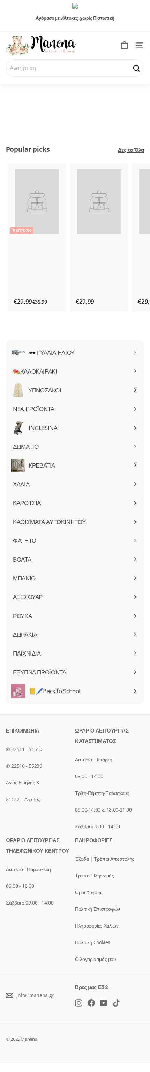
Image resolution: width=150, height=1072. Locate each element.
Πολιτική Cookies (92, 942)
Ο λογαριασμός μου (95, 959)
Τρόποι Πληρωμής (94, 875)
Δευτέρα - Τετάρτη (93, 759)
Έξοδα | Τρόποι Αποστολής (104, 858)
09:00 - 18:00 (20, 886)
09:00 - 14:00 (89, 776)
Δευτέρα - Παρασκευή (28, 869)
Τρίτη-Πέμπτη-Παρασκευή (102, 793)
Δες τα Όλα (131, 149)
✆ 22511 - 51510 (24, 749)
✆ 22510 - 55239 (24, 765)
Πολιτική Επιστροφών (97, 909)
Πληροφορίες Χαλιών (96, 925)
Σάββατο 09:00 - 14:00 (29, 902)
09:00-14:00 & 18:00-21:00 (103, 809)
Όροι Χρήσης (89, 892)
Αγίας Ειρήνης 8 (22, 782)
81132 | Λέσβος (23, 799)
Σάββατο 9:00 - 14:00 (97, 826)
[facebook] (78, 1002)
